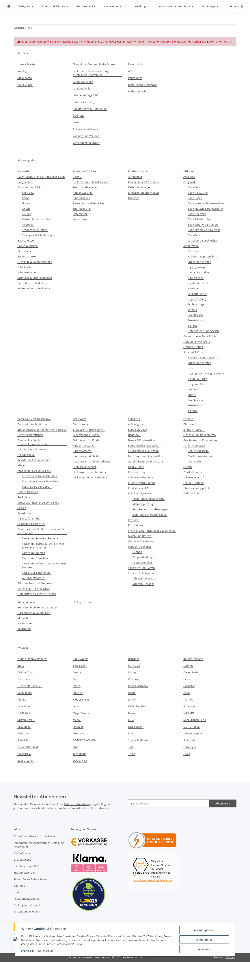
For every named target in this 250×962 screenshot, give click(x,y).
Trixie (131, 754)
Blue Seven (79, 665)
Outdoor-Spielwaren (140, 541)
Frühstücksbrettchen (85, 187)
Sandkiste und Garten (141, 568)
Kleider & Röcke (197, 379)
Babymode (189, 182)
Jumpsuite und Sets (200, 272)
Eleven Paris (190, 672)
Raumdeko (194, 461)
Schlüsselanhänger (84, 467)
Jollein (132, 692)
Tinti (131, 747)
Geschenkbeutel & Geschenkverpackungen (32, 442)
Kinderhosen (196, 277)
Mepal (77, 720)
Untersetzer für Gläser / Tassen (37, 594)
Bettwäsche (25, 251)
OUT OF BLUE (191, 726)
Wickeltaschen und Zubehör (90, 477)
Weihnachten (191, 493)
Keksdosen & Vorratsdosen (34, 460)
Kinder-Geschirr (82, 192)
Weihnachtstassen (33, 578)
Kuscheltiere (135, 525)
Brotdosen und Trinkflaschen (90, 182)
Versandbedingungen (86, 143)
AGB (130, 71)
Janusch (78, 692)
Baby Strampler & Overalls (204, 230)
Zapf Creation (26, 760)
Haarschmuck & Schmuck (143, 182)
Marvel (132, 713)
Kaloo (186, 692)
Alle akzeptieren (204, 930)
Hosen (26, 203)
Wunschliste (25, 84)
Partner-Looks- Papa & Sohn (200, 336)
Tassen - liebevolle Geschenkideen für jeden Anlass (41, 531)
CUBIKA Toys (25, 672)
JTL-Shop (231, 957)
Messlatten (24, 618)
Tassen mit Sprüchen (35, 558)
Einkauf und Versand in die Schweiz (95, 64)
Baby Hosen (195, 198)
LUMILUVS (24, 713)
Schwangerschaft (193, 477)
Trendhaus (79, 754)
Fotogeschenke (83, 602)
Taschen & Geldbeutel (31, 524)
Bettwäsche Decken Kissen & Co (37, 607)
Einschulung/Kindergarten (199, 435)
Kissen (22, 465)
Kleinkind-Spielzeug (140, 493)
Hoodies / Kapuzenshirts (203, 256)
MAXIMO (188, 713)
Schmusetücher (27, 272)
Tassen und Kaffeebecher (88, 203)
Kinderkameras (82, 451)
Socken (22, 508)
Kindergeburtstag (194, 445)
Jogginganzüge (197, 267)
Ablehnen (204, 949)
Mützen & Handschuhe (36, 219)
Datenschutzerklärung (77, 804)
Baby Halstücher (198, 192)
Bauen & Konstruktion (141, 440)
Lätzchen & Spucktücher (202, 240)
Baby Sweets (80, 659)
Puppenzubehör (142, 562)
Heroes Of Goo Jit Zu (30, 686)
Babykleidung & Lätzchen (33, 424)
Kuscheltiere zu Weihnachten (40, 481)
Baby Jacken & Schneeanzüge (206, 203)
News (76, 122)
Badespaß (134, 435)
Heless (187, 679)
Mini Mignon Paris (194, 720)
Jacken (26, 208)
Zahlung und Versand (86, 136)
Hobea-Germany (138, 686)
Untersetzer (80, 214)
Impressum (27, 950)
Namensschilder (28, 492)
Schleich (23, 740)
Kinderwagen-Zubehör (86, 456)
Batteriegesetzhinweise (142, 84)
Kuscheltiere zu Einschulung (39, 476)
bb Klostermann (193, 659)
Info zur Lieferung (84, 102)
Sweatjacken (195, 315)
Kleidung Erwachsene (196, 341)
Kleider (26, 214)
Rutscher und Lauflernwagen (150, 509)
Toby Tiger (189, 747)
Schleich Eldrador (143, 584)
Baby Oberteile (197, 214)
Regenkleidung (197, 299)
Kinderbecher (81, 198)
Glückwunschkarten (200, 456)
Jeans (191, 368)
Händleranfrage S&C (85, 95)
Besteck (77, 176)
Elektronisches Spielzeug (143, 451)
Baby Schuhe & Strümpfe (203, 224)
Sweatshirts (195, 320)
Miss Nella (24, 726)
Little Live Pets (136, 706)
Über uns (78, 115)
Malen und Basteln (139, 536)
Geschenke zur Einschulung (200, 440)
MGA (131, 720)
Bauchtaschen (81, 424)
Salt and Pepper (193, 733)
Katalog (22, 71)
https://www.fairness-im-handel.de (152, 880)
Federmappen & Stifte (86, 435)
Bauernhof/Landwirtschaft (144, 445)
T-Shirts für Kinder (29, 518)
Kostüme (193, 288)
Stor (75, 747)
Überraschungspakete (196, 488)
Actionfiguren (136, 424)
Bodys (25, 198)
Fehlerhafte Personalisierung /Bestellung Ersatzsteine (90, 73)
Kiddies (22, 699)
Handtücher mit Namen (32, 449)
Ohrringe (133, 198)
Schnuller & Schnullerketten (35, 277)
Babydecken (25, 182)
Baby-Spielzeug (137, 429)
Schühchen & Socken (35, 230)
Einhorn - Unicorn (194, 429)
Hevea (76, 686)
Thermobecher (82, 208)
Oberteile (27, 224)
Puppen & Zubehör (139, 546)
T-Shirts (192, 325)
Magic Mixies (81, 713)
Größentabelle (81, 88)
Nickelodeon (135, 726)
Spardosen (24, 513)
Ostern (187, 467)
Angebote (189, 176)
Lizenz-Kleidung (193, 347)
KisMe (132, 699)
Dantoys (78, 672)
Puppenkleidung (143, 557)
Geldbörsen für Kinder (86, 440)
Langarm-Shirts (197, 293)
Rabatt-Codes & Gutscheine (90, 109)
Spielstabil (189, 740)
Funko (76, 679)
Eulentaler (24, 679)
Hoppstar (189, 686)
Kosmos (188, 699)
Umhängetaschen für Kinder (90, 472)
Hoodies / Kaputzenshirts (203, 357)
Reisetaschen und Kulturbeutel (92, 461)
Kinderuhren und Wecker (143, 192)
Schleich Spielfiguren (141, 573)
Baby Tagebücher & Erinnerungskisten (41, 176)
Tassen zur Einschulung (36, 572)
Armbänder (135, 176)
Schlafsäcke (25, 267)
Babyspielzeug (26, 240)
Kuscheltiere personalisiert (34, 470)
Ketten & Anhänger (140, 187)
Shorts (192, 394)
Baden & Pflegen (28, 246)
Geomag (133, 679)
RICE (131, 733)
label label (24, 706)
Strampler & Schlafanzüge (38, 235)
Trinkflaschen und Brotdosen (35, 583)
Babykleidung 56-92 (30, 187)
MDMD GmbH (26, 720)
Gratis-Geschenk (83, 81)
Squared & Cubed (194, 352)
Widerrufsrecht (137, 91)
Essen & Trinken (27, 256)
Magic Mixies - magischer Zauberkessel (152, 530)
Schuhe (192, 309)
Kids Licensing (81, 699)
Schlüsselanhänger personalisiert (38, 502)
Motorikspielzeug (143, 504)
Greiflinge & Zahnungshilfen (35, 262)
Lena (76, 706)
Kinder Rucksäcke (83, 445)
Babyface (133, 659)
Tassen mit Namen (33, 553)
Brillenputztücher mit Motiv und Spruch (42, 429)
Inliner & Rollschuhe (140, 477)
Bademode (194, 251)
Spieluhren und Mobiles (32, 283)
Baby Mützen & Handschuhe (205, 208)
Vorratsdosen (81, 219)
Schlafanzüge (196, 304)
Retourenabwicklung (85, 129)
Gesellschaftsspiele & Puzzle (145, 461)
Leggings (193, 389)
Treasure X (24, 754)
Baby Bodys (195, 187)
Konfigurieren (204, 939)
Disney (132, 672)
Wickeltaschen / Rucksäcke (34, 288)
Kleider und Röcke (199, 283)
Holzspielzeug (26, 454)
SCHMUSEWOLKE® (84, 740)
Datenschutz (45, 950)
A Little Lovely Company (32, 659)
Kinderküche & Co (139, 488)
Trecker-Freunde (193, 482)
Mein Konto (25, 78)
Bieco (21, 665)
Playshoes (24, 733)
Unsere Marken (27, 64)
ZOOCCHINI (80, 760)
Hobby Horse (136, 467)
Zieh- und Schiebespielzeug (150, 514)
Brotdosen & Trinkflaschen (89, 429)
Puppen (137, 552)
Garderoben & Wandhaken (34, 612)
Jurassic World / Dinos (141, 482)
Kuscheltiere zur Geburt (36, 486)
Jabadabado (25, 692)
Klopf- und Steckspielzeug (148, 498)
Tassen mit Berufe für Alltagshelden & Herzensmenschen (44, 545)
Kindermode (191, 246)
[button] (239, 6)
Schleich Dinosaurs (144, 578)
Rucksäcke (24, 497)
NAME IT (78, 726)
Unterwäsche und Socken (203, 331)
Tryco (186, 754)
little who (189, 706)
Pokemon (78, 733)
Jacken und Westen (199, 262)
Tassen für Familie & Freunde (40, 538)
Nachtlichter (25, 623)
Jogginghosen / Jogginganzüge (206, 373)
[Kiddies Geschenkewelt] (9, 6)
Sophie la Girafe (138, 740)
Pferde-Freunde (193, 472)
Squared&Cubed (28, 747)
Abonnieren (222, 803)
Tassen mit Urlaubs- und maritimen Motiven (44, 565)
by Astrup (134, 665)
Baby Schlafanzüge (199, 219)
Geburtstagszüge (198, 451)
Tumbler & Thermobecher (33, 588)
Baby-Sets (28, 192)
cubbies (188, 665)
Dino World (190, 424)
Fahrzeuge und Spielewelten (145, 456)
